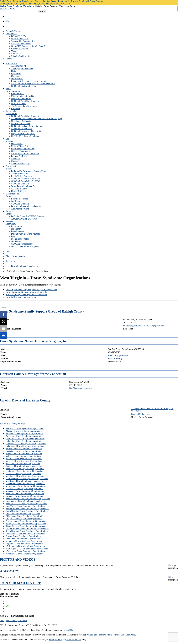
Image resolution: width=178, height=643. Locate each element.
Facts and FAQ (17, 93)
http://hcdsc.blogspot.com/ (80, 388)
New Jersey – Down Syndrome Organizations (26, 501)
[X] (3, 321)
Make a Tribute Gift (20, 38)
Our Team (15, 76)
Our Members (17, 78)
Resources (15, 108)
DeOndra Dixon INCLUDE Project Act (28, 216)
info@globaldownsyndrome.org (14, 620)
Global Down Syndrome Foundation (17, 6)
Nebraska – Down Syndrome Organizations (25, 493)
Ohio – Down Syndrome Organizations (23, 513)
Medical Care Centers (20, 123)
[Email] (3, 328)
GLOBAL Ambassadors (22, 244)
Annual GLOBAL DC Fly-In (24, 219)
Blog (13, 236)
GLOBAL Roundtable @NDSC (25, 181)
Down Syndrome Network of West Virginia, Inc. (27, 292)
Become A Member (19, 156)
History (14, 71)
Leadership (16, 73)
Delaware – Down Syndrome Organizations (25, 446)
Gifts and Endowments (21, 43)
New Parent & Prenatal (21, 98)
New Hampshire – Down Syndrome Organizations (28, 498)
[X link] (7, 21)
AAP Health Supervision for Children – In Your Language (36, 118)
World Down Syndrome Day (24, 186)
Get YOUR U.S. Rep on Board (25, 153)
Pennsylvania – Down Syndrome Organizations (26, 521)
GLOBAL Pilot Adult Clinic (23, 86)
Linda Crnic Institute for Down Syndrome (29, 81)
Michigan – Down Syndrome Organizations (25, 481)
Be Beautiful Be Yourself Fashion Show (28, 171)
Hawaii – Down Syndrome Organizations (24, 453)
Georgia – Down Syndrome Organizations (24, 451)
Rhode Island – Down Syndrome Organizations (26, 526)
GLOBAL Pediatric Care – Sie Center (28, 126)
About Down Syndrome (16, 256)
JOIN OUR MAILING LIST (20, 583)
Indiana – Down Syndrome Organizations (24, 461)
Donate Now (17, 143)
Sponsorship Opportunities (22, 41)
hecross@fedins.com (140, 414)
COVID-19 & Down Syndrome (25, 136)
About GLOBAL (19, 66)
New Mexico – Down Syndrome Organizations (26, 503)
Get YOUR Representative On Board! (28, 46)
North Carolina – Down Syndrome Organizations (27, 508)
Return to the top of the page (12, 423)
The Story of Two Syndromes (24, 106)
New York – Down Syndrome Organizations (25, 506)
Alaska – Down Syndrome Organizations (24, 431)
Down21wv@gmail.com (154, 325)
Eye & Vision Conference (22, 176)
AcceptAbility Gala (19, 173)
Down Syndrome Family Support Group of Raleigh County (32, 289)
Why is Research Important (23, 133)
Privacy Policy (55, 639)
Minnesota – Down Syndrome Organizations (25, 483)
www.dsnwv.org (115, 358)
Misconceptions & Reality (22, 96)
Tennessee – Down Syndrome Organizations (25, 533)
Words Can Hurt (18, 103)
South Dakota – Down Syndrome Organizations (27, 531)
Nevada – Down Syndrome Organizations (24, 496)
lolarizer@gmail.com (132, 325)
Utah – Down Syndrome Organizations (23, 538)
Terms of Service (73, 639)
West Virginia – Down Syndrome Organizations (27, 549)
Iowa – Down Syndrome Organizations (23, 463)
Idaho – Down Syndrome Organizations (23, 456)
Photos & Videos (13, 31)
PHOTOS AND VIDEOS (17, 559)
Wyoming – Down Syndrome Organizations (25, 554)
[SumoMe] (3, 335)
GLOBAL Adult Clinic (21, 128)
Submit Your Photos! (20, 239)
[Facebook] (3, 314)
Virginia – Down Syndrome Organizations (24, 543)
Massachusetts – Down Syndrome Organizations (27, 478)
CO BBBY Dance (19, 189)
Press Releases (17, 231)
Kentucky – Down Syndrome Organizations (25, 468)
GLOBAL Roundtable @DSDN (25, 178)
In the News (16, 226)
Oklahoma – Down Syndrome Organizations (25, 516)
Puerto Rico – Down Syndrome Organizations (26, 523)
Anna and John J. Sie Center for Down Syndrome (33, 83)
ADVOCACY (9, 571)
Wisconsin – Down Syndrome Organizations (25, 551)
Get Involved (11, 33)
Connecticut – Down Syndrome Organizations (26, 443)
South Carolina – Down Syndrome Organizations (27, 528)
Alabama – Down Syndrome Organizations (25, 428)
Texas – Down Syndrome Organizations (23, 536)
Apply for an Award (20, 209)
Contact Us (16, 53)
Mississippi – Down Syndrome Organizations (25, 486)
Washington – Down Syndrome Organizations (26, 546)
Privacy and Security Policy (98, 635)
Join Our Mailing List (20, 56)
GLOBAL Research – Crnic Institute (27, 131)
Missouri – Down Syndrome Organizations (24, 488)
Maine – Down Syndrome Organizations (23, 473)
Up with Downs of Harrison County (21, 297)
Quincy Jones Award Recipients (25, 246)
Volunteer (15, 51)
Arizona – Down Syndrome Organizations (24, 433)
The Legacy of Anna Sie (22, 68)
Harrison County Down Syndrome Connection (26, 294)
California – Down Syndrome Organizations (25, 438)
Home (8, 251)
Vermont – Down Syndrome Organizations (24, 541)
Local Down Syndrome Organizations (22, 266)
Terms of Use (118, 635)
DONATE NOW (7, 9)
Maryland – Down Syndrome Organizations (25, 476)
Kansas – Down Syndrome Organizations (24, 466)
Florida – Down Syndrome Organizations (24, 448)
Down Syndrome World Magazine (26, 206)
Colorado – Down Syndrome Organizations (25, 441)
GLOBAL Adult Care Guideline (25, 101)
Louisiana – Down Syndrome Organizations (25, 471)
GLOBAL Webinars (20, 184)
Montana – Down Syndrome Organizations (25, 491)
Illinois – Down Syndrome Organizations (24, 458)
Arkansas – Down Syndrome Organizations (25, 436)
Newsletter (16, 229)
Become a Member (19, 48)
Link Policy (131, 635)
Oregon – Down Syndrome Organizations (24, 518)
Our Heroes (16, 241)
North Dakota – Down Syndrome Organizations (27, 511)
